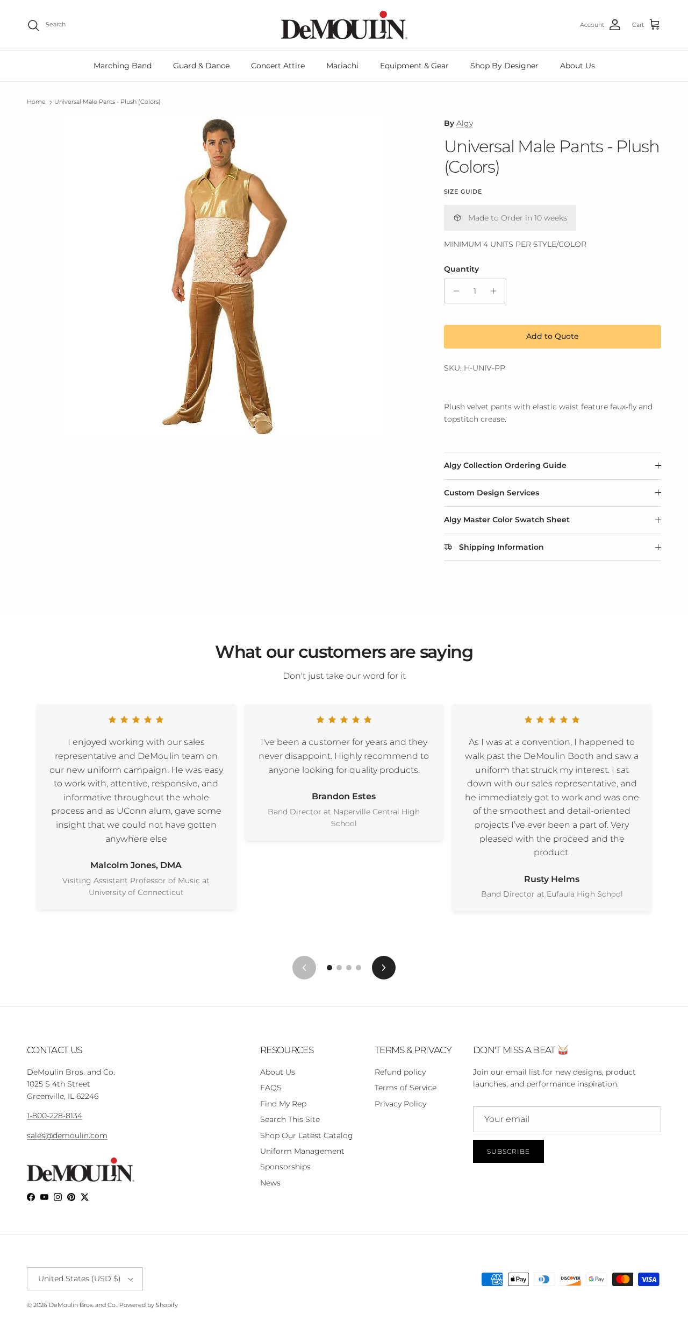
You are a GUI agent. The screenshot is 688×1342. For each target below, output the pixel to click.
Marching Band (123, 65)
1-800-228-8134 (54, 1115)
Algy (464, 123)
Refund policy (400, 1072)
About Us (577, 65)
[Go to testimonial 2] (339, 967)
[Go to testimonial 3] (349, 967)
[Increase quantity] (496, 291)
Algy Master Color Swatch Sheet (507, 519)
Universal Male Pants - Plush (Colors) (107, 102)
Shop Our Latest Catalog (306, 1135)
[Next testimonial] (384, 967)
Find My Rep (283, 1104)
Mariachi (342, 65)
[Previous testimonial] (304, 967)
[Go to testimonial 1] (329, 967)
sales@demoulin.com (67, 1135)
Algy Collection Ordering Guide (505, 465)
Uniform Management (302, 1151)
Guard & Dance (201, 65)
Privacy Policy (400, 1104)
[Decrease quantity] (454, 291)
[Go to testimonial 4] (358, 967)
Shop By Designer (504, 65)
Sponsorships (285, 1166)
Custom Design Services (491, 493)
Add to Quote (552, 336)
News (270, 1183)
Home (36, 102)
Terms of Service (405, 1087)
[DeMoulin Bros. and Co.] (344, 25)
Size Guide (463, 191)
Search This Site (290, 1119)
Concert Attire (278, 65)
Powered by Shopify (148, 1305)
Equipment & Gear (414, 65)
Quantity (461, 269)
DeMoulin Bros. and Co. (83, 1305)
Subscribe (508, 1151)
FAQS (271, 1087)
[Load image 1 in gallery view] (223, 276)
